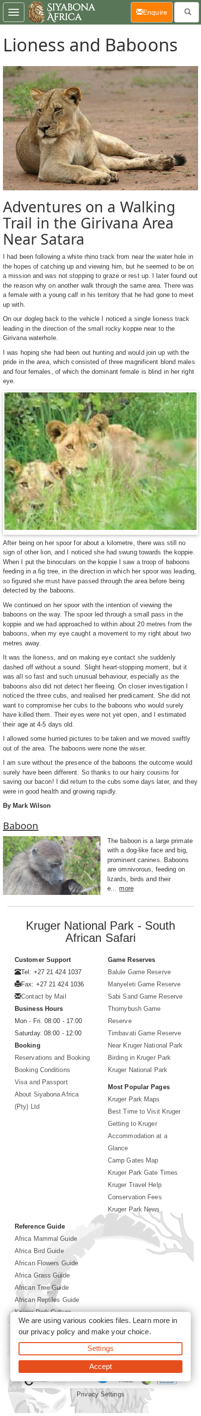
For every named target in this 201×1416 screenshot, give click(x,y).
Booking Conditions (42, 1069)
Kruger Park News (134, 1209)
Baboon (21, 825)
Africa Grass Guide (42, 1275)
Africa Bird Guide (39, 1251)
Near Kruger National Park (145, 1045)
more (126, 888)
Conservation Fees (135, 1197)
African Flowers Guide (46, 1263)
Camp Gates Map (133, 1160)
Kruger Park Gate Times (143, 1172)
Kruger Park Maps (134, 1099)
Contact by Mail (43, 996)
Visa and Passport (41, 1082)
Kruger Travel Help (134, 1184)
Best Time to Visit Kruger (144, 1111)
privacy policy (53, 1331)
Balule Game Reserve (139, 972)
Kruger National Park (137, 1069)
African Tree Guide (42, 1287)
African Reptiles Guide (47, 1299)
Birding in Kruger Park (139, 1057)
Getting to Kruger (132, 1123)
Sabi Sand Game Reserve (145, 996)
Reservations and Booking (52, 1057)
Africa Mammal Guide (46, 1238)
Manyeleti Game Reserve (144, 984)
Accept (100, 1366)
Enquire (158, 12)
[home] (60, 12)
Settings (100, 1348)
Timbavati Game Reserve (144, 1033)
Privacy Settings (100, 1394)
